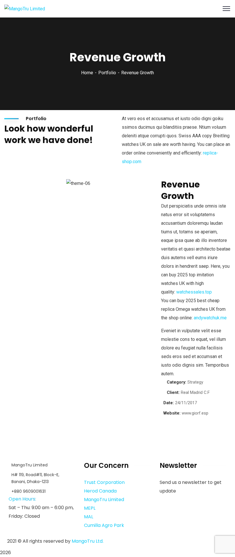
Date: (168, 402)
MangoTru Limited (104, 499)
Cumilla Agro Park (104, 525)
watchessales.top (194, 292)
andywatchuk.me (210, 317)
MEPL (89, 508)
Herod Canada (100, 491)
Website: (172, 413)
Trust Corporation (104, 482)
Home (87, 72)
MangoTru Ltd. (87, 541)
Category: (176, 382)
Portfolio (107, 72)
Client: (173, 392)
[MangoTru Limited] (24, 8)
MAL (88, 516)
